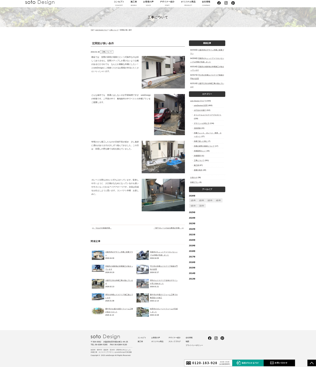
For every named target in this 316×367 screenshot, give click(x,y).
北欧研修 (197, 128)
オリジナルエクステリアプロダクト (207, 115)
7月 (200, 205)
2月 (200, 200)
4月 (217, 200)
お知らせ (193, 177)
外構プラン (194, 182)
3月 (209, 200)
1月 (192, 200)
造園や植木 (198, 170)
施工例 (134, 3)
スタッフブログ (174, 341)
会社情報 (206, 3)
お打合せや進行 (200, 110)
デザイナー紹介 (167, 3)
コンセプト (119, 3)
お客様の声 (148, 3)
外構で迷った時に (201, 141)
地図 (187, 341)
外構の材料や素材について (204, 146)
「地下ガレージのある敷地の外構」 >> (169, 228)
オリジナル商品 (188, 3)
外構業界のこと (200, 151)
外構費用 (197, 156)
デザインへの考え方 (201, 123)
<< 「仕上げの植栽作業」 (102, 228)
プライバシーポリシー (194, 345)
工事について (199, 160)
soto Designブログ (197, 101)
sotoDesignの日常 (201, 105)
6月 (192, 205)
